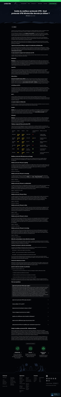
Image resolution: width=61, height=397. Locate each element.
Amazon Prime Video (38, 176)
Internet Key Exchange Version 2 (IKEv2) (18, 78)
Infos (34, 381)
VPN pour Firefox (22, 383)
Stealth (12, 109)
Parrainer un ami (13, 382)
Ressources (33, 3)
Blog (40, 380)
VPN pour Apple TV (27, 384)
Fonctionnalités (23, 3)
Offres (29, 3)
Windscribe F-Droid (22, 391)
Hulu (33, 176)
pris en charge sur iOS (27, 81)
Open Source (5, 382)
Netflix (28, 176)
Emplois (35, 380)
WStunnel (13, 117)
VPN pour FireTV (28, 381)
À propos (35, 377)
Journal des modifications (12, 378)
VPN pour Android (27, 378)
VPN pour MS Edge (21, 387)
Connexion (45, 3)
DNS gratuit (4, 383)
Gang (40, 381)
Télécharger (40, 3)
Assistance (4, 381)
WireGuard (13, 60)
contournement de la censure (16, 50)
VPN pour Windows (21, 378)
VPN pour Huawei (27, 387)
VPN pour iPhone (22, 388)
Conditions (35, 378)
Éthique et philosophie (12, 384)
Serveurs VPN (5, 386)
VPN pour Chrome (21, 382)
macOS (32, 81)
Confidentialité (41, 377)
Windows (35, 81)
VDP (40, 378)
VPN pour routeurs (27, 389)
